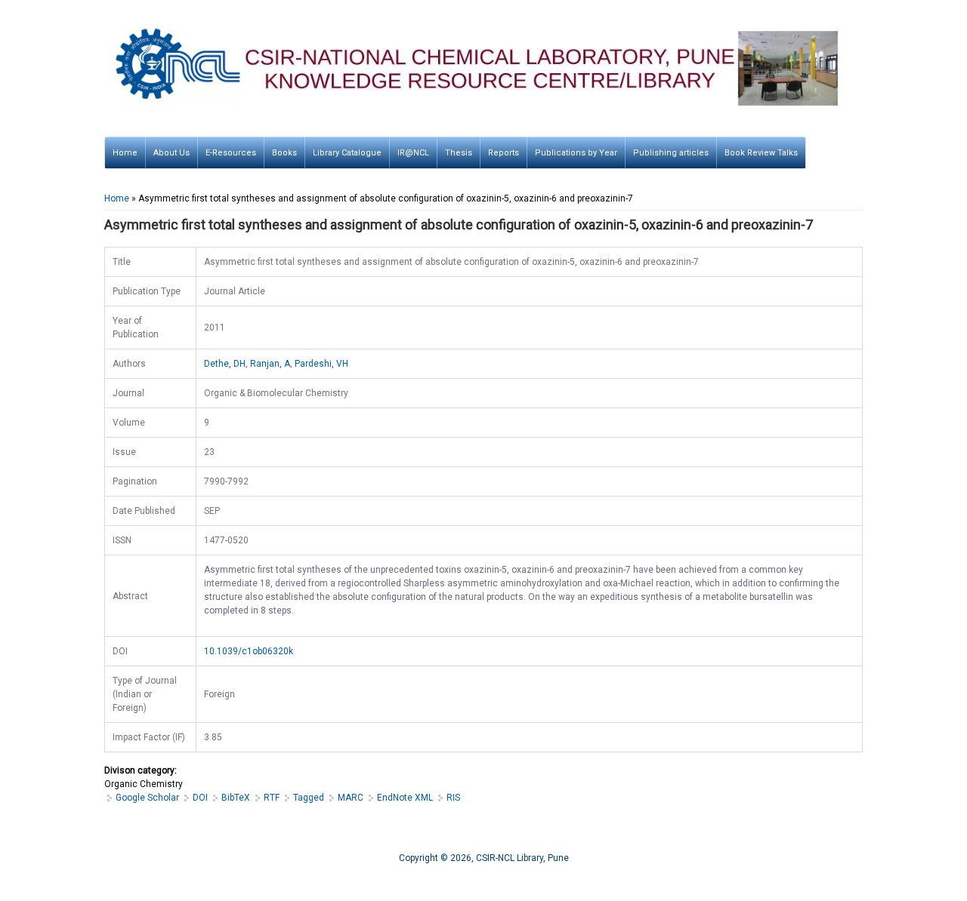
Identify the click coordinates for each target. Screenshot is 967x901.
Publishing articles (671, 153)
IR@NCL (413, 153)
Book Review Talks (761, 153)
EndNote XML (405, 797)
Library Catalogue (347, 153)
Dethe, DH (225, 363)
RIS (453, 797)
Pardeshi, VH (321, 363)
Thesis (458, 153)
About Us (171, 153)
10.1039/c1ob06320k (248, 651)
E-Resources (230, 153)
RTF (272, 797)
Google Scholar (147, 797)
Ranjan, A (270, 363)
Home (125, 153)
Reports (503, 153)
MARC (350, 797)
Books (284, 153)
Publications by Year (576, 153)
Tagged (308, 797)
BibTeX (235, 797)
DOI (200, 797)
